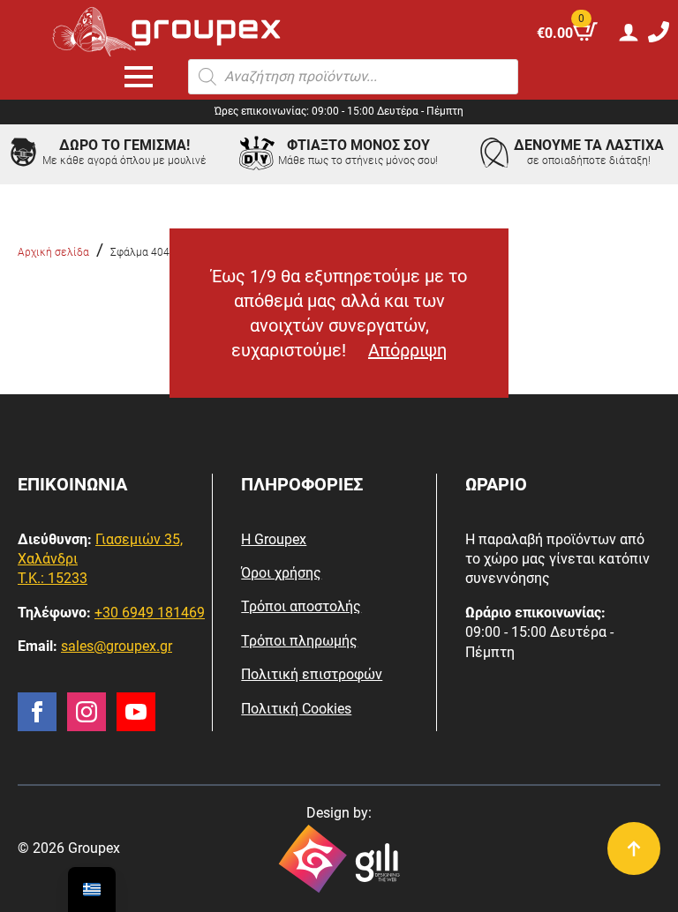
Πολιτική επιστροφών (311, 674)
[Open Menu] (138, 77)
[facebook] (37, 711)
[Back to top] (633, 848)
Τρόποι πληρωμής (299, 640)
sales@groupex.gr (116, 646)
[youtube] (136, 711)
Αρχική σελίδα (53, 252)
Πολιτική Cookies (296, 708)
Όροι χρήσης (281, 572)
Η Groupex (273, 539)
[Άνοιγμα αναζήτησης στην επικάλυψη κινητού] (353, 76)
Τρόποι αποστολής (301, 606)
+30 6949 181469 (149, 612)
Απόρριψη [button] (407, 350)
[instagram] (86, 711)
